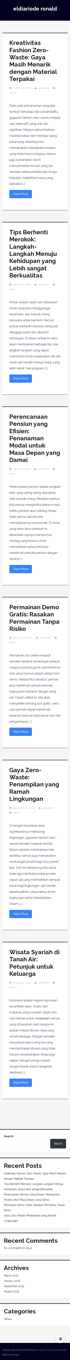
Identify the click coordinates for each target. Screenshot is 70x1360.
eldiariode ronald (35, 9)
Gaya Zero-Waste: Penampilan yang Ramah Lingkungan (34, 784)
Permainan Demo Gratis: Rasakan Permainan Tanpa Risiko (34, 618)
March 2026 (11, 1275)
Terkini (12, 92)
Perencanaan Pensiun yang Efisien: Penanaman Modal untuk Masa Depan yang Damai (34, 438)
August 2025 (11, 1291)
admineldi (43, 88)
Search (8, 1136)
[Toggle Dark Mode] (60, 1339)
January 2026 (12, 1280)
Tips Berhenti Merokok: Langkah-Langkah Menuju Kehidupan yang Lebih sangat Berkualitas (33, 254)
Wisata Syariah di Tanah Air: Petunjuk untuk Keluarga (34, 963)
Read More (20, 194)
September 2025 (14, 1286)
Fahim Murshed (10, 1354)
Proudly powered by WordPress (19, 1350)
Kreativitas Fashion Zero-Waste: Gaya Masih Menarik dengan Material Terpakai (33, 60)
